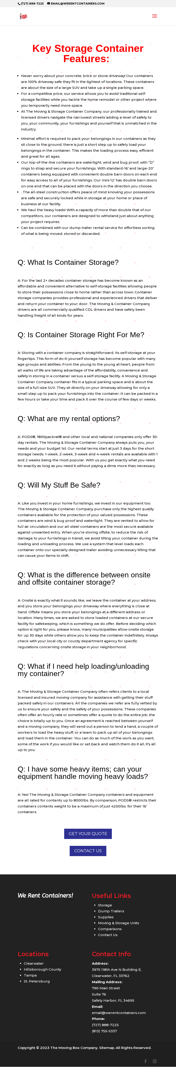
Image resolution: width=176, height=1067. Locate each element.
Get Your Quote (88, 833)
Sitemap (106, 1048)
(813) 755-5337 (104, 1031)
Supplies (106, 917)
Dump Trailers (111, 911)
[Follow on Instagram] (154, 1061)
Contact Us (88, 850)
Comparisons (110, 929)
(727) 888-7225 (32, 3)
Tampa (30, 975)
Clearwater (34, 963)
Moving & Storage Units (118, 923)
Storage (105, 905)
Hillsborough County (42, 969)
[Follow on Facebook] (145, 1061)
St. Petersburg (37, 981)
